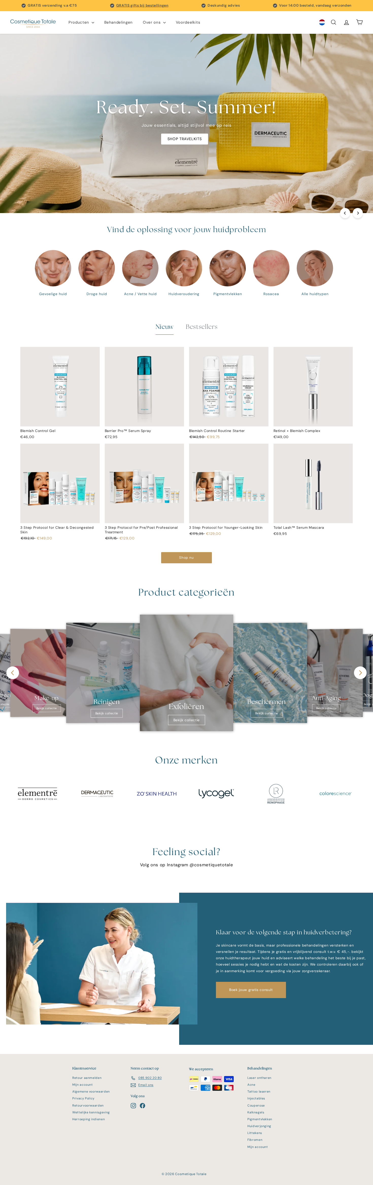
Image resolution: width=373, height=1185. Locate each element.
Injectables (256, 1098)
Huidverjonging (259, 1126)
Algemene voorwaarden (91, 1092)
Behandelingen (118, 22)
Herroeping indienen (88, 1119)
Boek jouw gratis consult (251, 989)
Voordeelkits (188, 22)
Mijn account (82, 1085)
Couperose (256, 1105)
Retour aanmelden (86, 1078)
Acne (251, 1085)
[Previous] (345, 213)
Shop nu (186, 557)
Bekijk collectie (46, 708)
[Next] (358, 213)
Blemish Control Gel (37, 430)
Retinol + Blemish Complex (297, 430)
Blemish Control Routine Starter (217, 430)
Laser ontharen (259, 1078)
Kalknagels (255, 1112)
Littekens (254, 1133)
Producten (79, 22)
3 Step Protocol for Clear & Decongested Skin (57, 529)
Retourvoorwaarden (88, 1105)
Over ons (152, 22)
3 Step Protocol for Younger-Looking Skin (226, 527)
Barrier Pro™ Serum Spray (128, 430)
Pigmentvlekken (259, 1119)
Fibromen (254, 1140)
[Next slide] (360, 672)
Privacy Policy (83, 1098)
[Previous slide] (12, 672)
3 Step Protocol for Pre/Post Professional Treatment (141, 529)
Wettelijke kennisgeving (91, 1112)
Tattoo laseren (258, 1092)
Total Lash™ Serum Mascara (299, 527)
